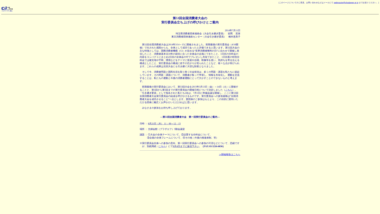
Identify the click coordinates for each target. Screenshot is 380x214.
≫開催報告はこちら (229, 154)
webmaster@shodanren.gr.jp (346, 2)
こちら (228, 90)
